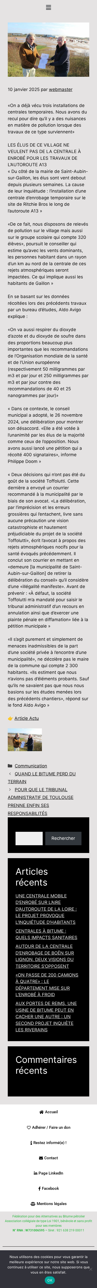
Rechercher (27, 828)
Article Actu (26, 718)
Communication (31, 765)
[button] (48, 7)
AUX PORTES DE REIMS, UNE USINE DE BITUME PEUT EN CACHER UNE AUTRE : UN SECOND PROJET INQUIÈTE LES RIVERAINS (46, 1016)
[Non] (90, 1269)
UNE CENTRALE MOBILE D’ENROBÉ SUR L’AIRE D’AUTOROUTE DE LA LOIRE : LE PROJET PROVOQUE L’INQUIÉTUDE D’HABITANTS (46, 909)
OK (49, 1280)
